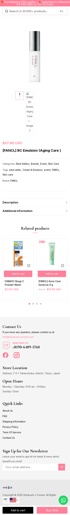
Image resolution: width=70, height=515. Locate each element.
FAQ (5, 416)
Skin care (8, 174)
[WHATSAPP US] (6, 345)
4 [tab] (40, 304)
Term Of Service (12, 432)
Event (43, 163)
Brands (35, 163)
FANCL (55, 169)
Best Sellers (22, 163)
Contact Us (9, 437)
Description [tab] (10, 202)
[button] (18, 274)
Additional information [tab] (17, 211)
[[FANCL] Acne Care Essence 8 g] (52, 254)
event (47, 169)
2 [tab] (33, 304)
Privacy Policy (10, 426)
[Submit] (61, 467)
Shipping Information (14, 421)
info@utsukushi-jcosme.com (18, 336)
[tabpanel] (18, 269)
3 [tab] (37, 304)
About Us (8, 410)
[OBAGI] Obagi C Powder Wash (14, 283)
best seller (15, 169)
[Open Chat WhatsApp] (63, 500)
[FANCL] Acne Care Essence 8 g (50, 283)
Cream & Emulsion (32, 169)
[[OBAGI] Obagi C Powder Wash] (18, 254)
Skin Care (53, 163)
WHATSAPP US (20, 343)
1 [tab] (29, 304)
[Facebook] (5, 355)
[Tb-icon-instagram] (17, 355)
